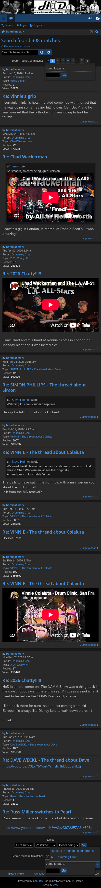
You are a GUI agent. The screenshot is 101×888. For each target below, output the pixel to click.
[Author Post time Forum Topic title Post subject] (45, 845)
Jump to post (88, 121)
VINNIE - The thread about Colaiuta (31, 436)
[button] (47, 61)
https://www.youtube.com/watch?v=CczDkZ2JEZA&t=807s (47, 828)
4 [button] (68, 60)
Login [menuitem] (91, 19)
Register (39, 25)
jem (14, 166)
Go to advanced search (18, 46)
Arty (55, 884)
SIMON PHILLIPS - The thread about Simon (36, 369)
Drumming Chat (21, 77)
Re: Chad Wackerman (24, 157)
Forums (12, 19)
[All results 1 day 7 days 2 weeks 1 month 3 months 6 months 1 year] (24, 845)
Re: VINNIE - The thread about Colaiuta (43, 452)
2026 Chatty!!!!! (19, 258)
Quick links (4, 19)
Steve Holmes (21, 400)
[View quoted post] (27, 166)
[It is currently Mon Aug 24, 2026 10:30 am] (91, 31)
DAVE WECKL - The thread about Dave (33, 744)
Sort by (50, 839)
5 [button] (73, 60)
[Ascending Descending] (69, 845)
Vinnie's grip (17, 80)
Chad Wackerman (21, 141)
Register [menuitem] (98, 19)
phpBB (37, 880)
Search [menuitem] (97, 32)
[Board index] (50, 7)
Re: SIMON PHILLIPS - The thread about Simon (44, 387)
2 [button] (57, 60)
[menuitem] (39, 873)
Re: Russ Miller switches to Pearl (36, 812)
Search (8, 25)
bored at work (15, 69)
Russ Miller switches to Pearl (27, 796)
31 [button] (81, 60)
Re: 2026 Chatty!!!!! (21, 273)
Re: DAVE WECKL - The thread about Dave (45, 760)
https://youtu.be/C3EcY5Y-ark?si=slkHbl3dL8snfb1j (41, 766)
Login (23, 25)
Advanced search (48, 52)
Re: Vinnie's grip (19, 96)
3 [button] (62, 60)
